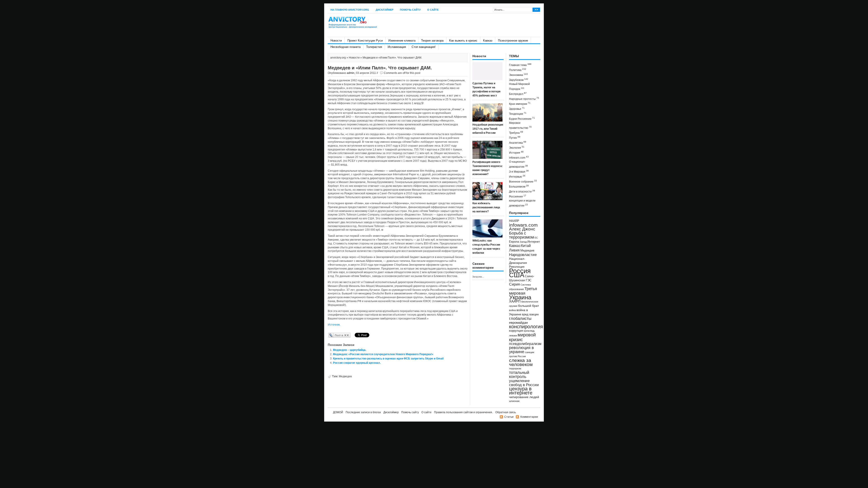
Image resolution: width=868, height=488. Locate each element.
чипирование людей (524, 397)
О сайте (433, 9)
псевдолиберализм (525, 344)
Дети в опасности (522, 191)
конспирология (526, 326)
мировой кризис (522, 337)
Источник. (334, 324)
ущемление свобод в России (524, 382)
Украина (520, 297)
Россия (520, 270)
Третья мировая (523, 291)
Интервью (517, 176)
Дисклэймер (384, 9)
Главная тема (520, 65)
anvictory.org (338, 57)
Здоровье (517, 108)
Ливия (514, 250)
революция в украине (521, 349)
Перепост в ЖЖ (332, 335)
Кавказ (487, 40)
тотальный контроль (519, 374)
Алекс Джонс (522, 229)
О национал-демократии (518, 164)
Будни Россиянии (522, 118)
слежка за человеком (521, 362)
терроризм (515, 368)
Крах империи (520, 104)
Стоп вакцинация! (424, 47)
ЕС (536, 237)
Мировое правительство (520, 125)
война (512, 310)
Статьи (509, 416)
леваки (513, 335)
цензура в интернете (520, 391)
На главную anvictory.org (349, 9)
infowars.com (519, 157)
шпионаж (514, 401)
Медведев (345, 376)
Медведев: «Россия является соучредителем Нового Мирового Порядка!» (383, 354)
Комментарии (529, 416)
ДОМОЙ (338, 412)
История (516, 152)
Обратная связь (505, 412)
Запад (523, 241)
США (516, 275)
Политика (517, 70)
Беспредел (518, 94)
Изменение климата (401, 40)
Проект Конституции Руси (365, 40)
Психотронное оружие (513, 40)
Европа (514, 241)
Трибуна (516, 132)
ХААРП (515, 301)
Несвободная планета (345, 47)
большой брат (528, 305)
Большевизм (519, 186)
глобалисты (520, 318)
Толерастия (374, 47)
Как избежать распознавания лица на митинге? (486, 207)
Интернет (533, 241)
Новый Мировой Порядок (519, 86)
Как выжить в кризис (463, 40)
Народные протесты (524, 99)
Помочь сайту (410, 9)
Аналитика (517, 142)
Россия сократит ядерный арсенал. (357, 362)
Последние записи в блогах (363, 412)
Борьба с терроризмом (521, 235)
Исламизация (397, 47)
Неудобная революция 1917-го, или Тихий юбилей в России (487, 128)
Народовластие (523, 254)
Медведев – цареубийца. (349, 350)
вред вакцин (530, 314)
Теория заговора (432, 40)
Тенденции (517, 113)
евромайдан (518, 322)
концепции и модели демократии (522, 203)
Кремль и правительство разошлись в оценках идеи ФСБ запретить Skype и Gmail (388, 358)
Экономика (518, 75)
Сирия (514, 284)
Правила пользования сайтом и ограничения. (463, 412)
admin (350, 73)
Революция (516, 266)
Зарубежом (518, 80)
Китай (526, 246)
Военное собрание (523, 181)
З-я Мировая (519, 171)
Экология (516, 147)
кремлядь (529, 330)
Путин (514, 137)
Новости (336, 40)
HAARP (514, 221)
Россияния (517, 196)
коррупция (516, 330)
